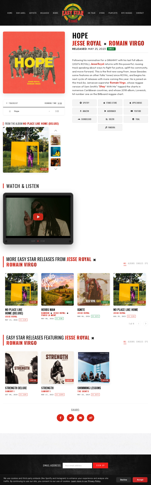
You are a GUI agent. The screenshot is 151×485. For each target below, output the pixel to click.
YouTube (137, 111)
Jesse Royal (87, 43)
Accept (140, 480)
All (125, 263)
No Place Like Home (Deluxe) (41, 123)
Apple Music (137, 102)
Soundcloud (86, 119)
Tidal (138, 119)
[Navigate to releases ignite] (55, 140)
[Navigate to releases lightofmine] (55, 151)
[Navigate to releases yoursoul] (55, 163)
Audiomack (111, 111)
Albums (131, 263)
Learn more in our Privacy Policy (85, 481)
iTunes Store (111, 102)
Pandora (111, 127)
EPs (146, 263)
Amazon (86, 111)
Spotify (86, 102)
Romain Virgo (126, 43)
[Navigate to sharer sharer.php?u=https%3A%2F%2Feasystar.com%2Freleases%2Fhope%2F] (60, 417)
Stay (102, 86)
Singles (139, 263)
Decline (123, 480)
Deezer (111, 119)
